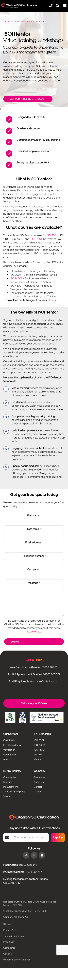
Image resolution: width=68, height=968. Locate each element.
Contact (38, 791)
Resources (39, 777)
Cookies (7, 953)
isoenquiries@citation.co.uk (43, 681)
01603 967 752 (51, 674)
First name (34, 515)
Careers (38, 786)
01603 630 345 (28, 864)
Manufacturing (10, 786)
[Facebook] (26, 855)
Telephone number (34, 555)
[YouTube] (42, 855)
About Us (39, 782)
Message (34, 582)
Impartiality (9, 942)
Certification (9, 740)
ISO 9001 (52, 235)
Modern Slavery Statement (17, 959)
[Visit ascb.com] (22, 718)
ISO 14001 (16, 278)
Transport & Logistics (14, 791)
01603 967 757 (33, 871)
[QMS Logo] (19, 5)
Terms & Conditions (13, 936)
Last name (34, 528)
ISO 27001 (36, 238)
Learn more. (34, 631)
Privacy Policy (10, 930)
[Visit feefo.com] (46, 718)
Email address (34, 542)
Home (7, 21)
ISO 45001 (39, 754)
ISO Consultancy (12, 745)
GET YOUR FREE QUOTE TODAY (27, 99)
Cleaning (7, 782)
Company (34, 569)
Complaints (9, 947)
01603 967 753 (12, 882)
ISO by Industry (12, 770)
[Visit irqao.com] (10, 718)
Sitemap (7, 924)
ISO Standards (42, 733)
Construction (10, 777)
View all (38, 759)
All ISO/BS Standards (23, 21)
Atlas (5, 759)
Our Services (10, 733)
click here (53, 300)
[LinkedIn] (34, 855)
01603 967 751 (50, 667)
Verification (9, 749)
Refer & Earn (10, 754)
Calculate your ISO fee (34, 703)
